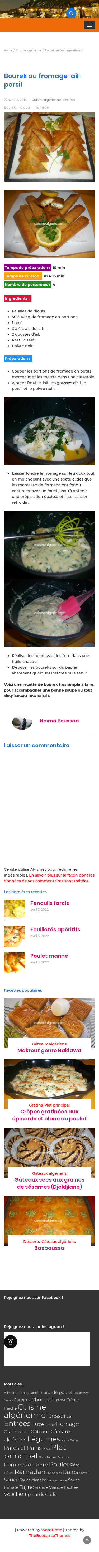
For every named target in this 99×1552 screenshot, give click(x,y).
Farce (38, 1424)
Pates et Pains (23, 1448)
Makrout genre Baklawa (49, 1050)
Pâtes (8, 1473)
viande (41, 1487)
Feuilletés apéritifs (55, 929)
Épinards (34, 1494)
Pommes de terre (26, 1465)
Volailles (14, 1494)
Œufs (50, 1494)
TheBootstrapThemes (49, 1535)
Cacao (8, 1400)
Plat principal (57, 1105)
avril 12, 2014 (17, 100)
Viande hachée (63, 1487)
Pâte (74, 1464)
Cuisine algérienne (46, 100)
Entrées (69, 100)
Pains (74, 1440)
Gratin (10, 1431)
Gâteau (24, 1432)
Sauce (11, 1480)
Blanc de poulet (56, 1392)
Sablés (57, 1473)
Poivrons (63, 1457)
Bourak (10, 107)
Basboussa (49, 1248)
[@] (47, 1341)
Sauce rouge (57, 1480)
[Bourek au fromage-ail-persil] (49, 224)
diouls (25, 107)
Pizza (46, 1449)
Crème (59, 1400)
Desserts (31, 1241)
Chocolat (42, 1400)
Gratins (36, 1105)
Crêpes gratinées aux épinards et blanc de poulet (49, 1115)
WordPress (51, 1529)
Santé (83, 1473)
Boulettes (81, 1393)
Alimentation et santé (21, 1393)
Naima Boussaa (59, 720)
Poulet (59, 1464)
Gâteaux (40, 1431)
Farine (50, 1425)
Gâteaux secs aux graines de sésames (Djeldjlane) (49, 1183)
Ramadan (30, 1472)
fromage (42, 107)
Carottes (22, 1399)
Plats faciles (47, 1457)
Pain (65, 1440)
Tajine (27, 1487)
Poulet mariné (49, 955)
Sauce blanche (33, 1480)
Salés (70, 1472)
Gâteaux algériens (49, 1044)
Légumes (43, 1439)
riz (48, 1472)
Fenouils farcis (49, 903)
